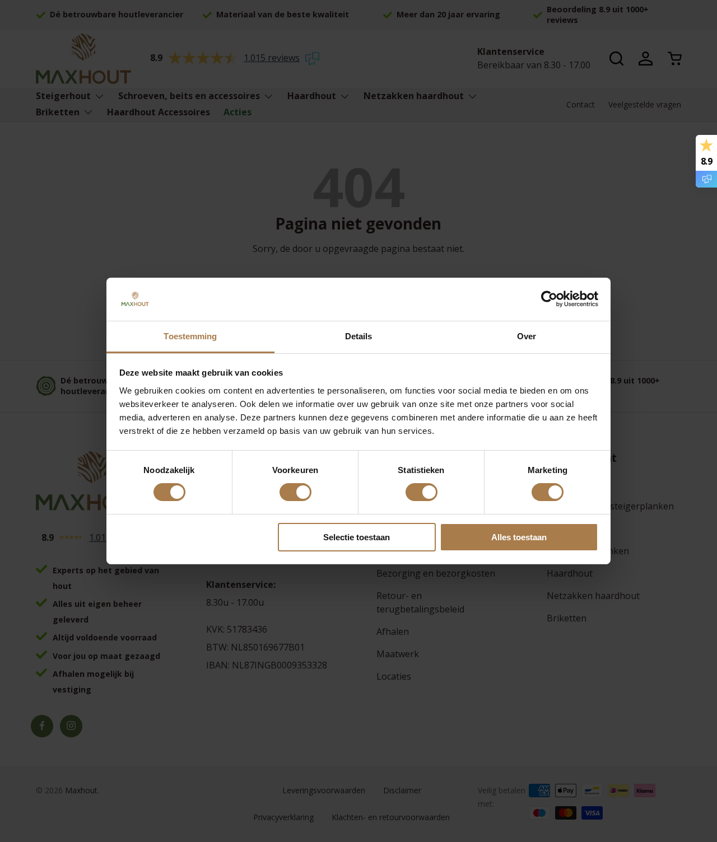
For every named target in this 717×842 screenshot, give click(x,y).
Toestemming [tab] (190, 336)
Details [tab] (359, 336)
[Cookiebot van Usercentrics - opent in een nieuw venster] (549, 299)
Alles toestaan (519, 537)
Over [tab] (526, 336)
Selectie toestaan (356, 537)
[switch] (295, 492)
